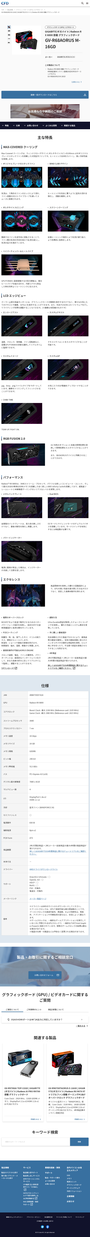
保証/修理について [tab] (56, 1009)
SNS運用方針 (48, 1217)
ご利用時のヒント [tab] (34, 1009)
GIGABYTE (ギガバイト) (66, 57)
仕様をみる (75, 82)
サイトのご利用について (64, 1217)
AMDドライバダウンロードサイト (44, 869)
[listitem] (9, 668)
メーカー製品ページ (38, 898)
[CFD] (4, 4)
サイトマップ (80, 1217)
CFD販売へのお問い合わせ (45, 1221)
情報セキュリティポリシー (14, 1217)
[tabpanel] (45, 1021)
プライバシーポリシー (34, 1217)
